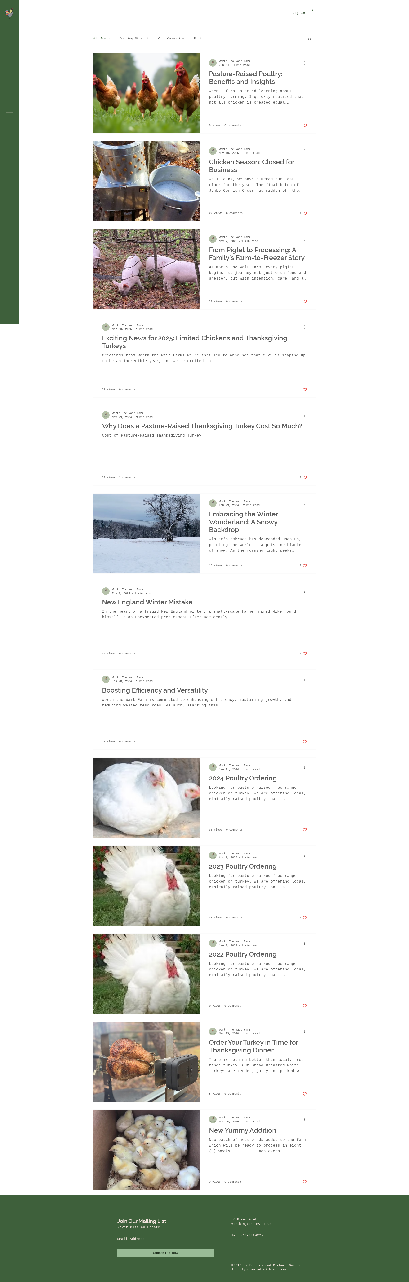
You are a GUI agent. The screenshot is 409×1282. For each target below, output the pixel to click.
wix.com (280, 1269)
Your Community (171, 38)
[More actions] (306, 63)
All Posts (101, 38)
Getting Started (134, 38)
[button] (9, 110)
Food (197, 38)
